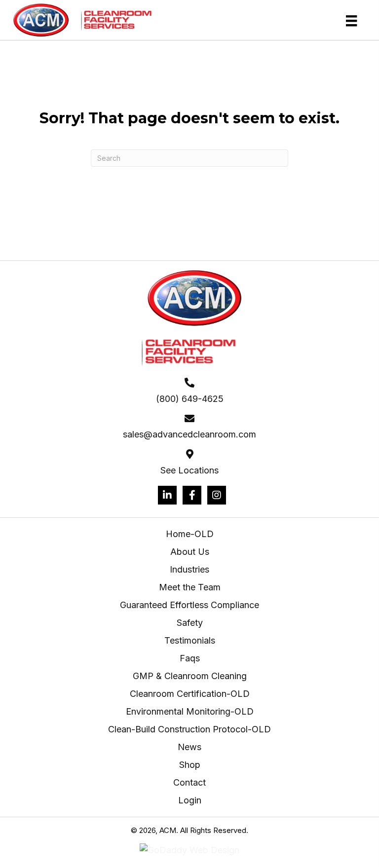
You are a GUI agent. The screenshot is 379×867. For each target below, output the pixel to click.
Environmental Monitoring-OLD (190, 711)
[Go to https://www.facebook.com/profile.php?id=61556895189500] (192, 495)
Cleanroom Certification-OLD (190, 693)
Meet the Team (190, 587)
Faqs (190, 658)
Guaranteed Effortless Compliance (189, 605)
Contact (189, 782)
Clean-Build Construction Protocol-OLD (189, 729)
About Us (189, 551)
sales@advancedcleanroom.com (189, 434)
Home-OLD (190, 534)
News (189, 747)
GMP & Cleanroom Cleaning (190, 676)
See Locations (189, 470)
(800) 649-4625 (190, 399)
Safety (190, 622)
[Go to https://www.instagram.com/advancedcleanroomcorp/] (217, 495)
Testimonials (189, 640)
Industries (189, 569)
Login (189, 800)
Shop (189, 764)
